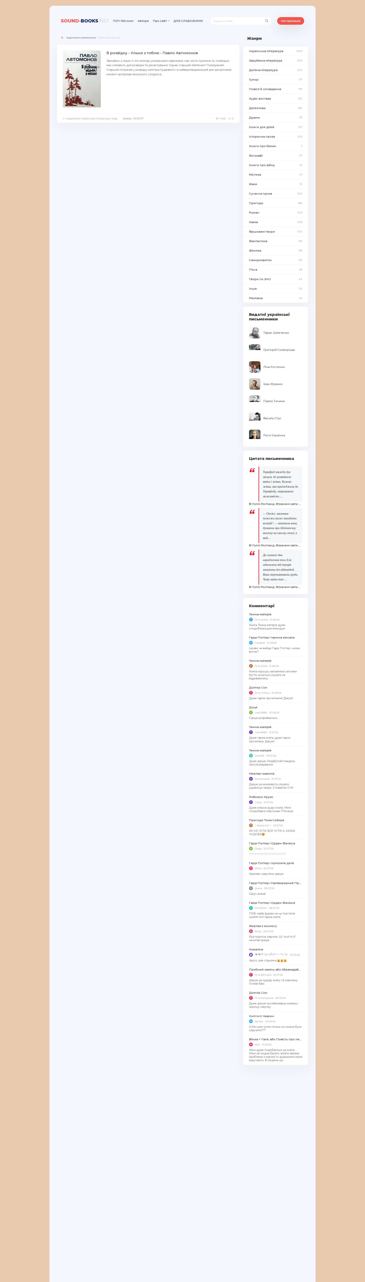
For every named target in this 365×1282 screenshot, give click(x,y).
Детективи (275, 108)
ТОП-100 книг (123, 21)
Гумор (275, 79)
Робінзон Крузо (261, 797)
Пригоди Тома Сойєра (266, 820)
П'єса (275, 269)
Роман (275, 212)
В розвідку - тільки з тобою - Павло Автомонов (152, 53)
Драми (275, 117)
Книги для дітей (275, 127)
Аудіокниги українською (81, 37)
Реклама (275, 298)
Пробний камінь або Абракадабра (275, 969)
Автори (143, 21)
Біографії (275, 155)
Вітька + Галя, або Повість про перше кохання (275, 1039)
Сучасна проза (275, 193)
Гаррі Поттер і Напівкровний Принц (275, 883)
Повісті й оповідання (275, 89)
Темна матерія (260, 614)
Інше (275, 288)
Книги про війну (275, 165)
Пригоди (275, 203)
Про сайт (160, 21)
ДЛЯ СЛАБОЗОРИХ (188, 21)
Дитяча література (275, 70)
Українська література (275, 51)
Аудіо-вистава (275, 98)
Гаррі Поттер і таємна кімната (271, 637)
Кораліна (256, 949)
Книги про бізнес (275, 146)
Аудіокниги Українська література (88, 118)
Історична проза (275, 136)
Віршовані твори (275, 231)
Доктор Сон (258, 687)
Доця (253, 707)
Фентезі (275, 250)
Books (85, 21)
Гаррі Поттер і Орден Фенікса (272, 843)
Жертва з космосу (263, 926)
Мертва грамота (261, 773)
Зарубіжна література (275, 60)
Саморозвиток (275, 260)
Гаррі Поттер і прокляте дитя (271, 863)
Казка (275, 222)
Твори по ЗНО (275, 279)
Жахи (275, 184)
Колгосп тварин (261, 1016)
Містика (275, 174)
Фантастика (275, 241)
